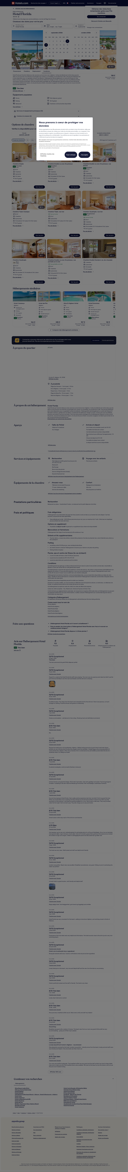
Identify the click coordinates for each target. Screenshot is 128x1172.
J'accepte (84, 155)
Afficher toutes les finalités (47, 155)
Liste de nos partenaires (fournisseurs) (49, 148)
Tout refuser (71, 155)
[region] (64, 139)
